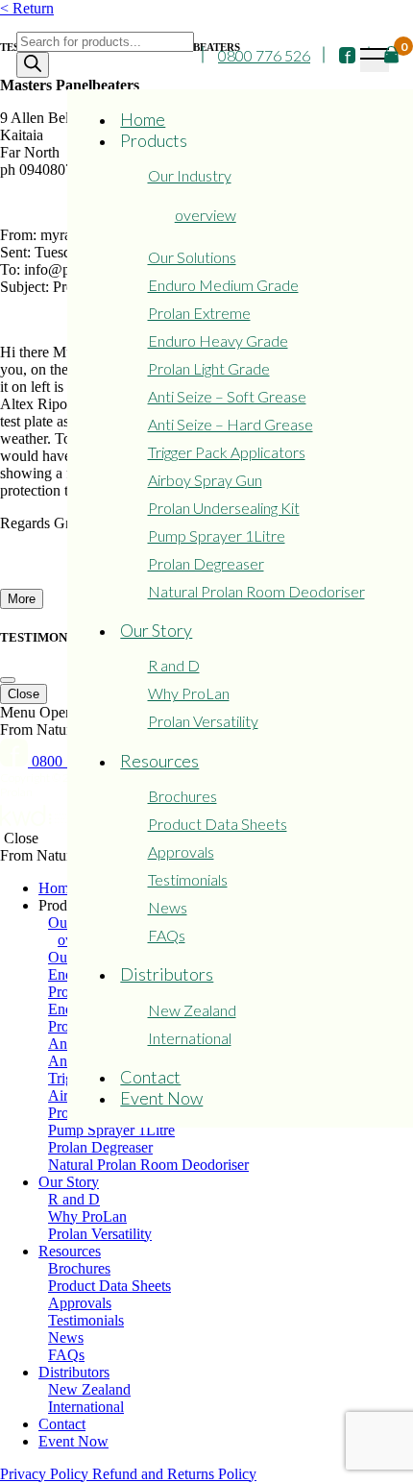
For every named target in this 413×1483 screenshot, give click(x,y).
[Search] (32, 65)
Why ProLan (189, 693)
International (189, 1038)
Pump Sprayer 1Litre (216, 535)
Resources (159, 760)
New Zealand (192, 1010)
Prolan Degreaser (206, 563)
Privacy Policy (46, 1474)
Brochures (182, 796)
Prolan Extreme (199, 313)
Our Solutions (192, 257)
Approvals (181, 851)
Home (142, 119)
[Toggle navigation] (374, 60)
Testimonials (188, 879)
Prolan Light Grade (209, 368)
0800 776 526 (264, 55)
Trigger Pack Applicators (226, 452)
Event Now (161, 1097)
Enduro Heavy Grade (218, 340)
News (167, 907)
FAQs (166, 935)
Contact (150, 1076)
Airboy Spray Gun (205, 480)
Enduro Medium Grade (223, 285)
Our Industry (189, 175)
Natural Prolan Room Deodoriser (256, 591)
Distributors (166, 974)
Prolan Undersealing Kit (224, 507)
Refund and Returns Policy (174, 1474)
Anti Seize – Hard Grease (230, 424)
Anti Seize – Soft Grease (227, 396)
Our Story (156, 630)
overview (205, 215)
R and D (174, 665)
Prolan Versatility (203, 721)
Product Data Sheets (217, 823)
